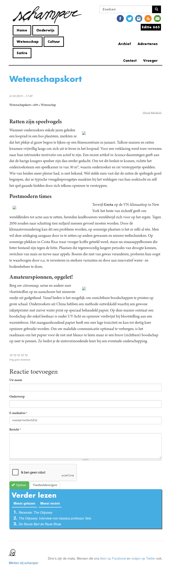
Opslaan (20, 485)
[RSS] (148, 18)
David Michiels (151, 113)
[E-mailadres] (157, 18)
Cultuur (54, 41)
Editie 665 (151, 27)
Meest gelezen (25, 503)
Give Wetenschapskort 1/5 (11, 355)
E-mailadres (18, 413)
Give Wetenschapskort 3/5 (19, 355)
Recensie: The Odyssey (35, 512)
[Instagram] (138, 18)
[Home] (47, 14)
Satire (22, 53)
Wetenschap (28, 41)
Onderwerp (17, 396)
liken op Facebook (113, 558)
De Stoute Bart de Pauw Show (40, 524)
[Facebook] (120, 18)
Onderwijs (45, 30)
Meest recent (50, 503)
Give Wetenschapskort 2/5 (15, 355)
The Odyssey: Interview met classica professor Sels (55, 518)
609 (35, 105)
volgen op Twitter (143, 558)
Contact (129, 60)
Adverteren (148, 44)
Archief (124, 44)
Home (22, 30)
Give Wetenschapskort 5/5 (26, 355)
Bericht (15, 429)
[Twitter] (129, 18)
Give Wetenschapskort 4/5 (22, 355)
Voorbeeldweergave (45, 485)
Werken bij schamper (23, 563)
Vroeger (150, 60)
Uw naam (15, 380)
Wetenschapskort (20, 105)
